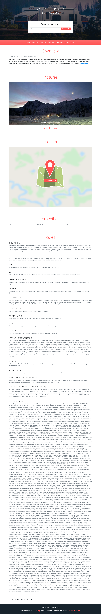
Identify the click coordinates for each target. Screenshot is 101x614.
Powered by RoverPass (74, 610)
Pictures (43, 43)
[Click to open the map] (50, 176)
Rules (67, 43)
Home (28, 43)
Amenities (59, 43)
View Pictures (51, 128)
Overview (35, 43)
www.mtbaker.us (83, 63)
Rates (73, 43)
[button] (15, 103)
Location (51, 43)
